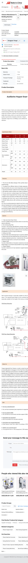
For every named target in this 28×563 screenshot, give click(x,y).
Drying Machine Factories (9, 541)
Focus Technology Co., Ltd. (19, 556)
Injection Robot (19, 509)
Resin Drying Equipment (21, 529)
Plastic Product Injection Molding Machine (13, 544)
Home (3, 11)
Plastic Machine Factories (9, 537)
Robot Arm (4, 509)
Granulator (4, 515)
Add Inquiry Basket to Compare (10, 55)
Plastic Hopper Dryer (8, 529)
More (3, 551)
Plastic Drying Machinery (9, 548)
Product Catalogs (23, 506)
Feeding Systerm (20, 512)
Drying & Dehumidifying (7, 512)
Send (15, 465)
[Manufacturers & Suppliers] (14, 2)
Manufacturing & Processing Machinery (14, 11)
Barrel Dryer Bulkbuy (23, 548)
